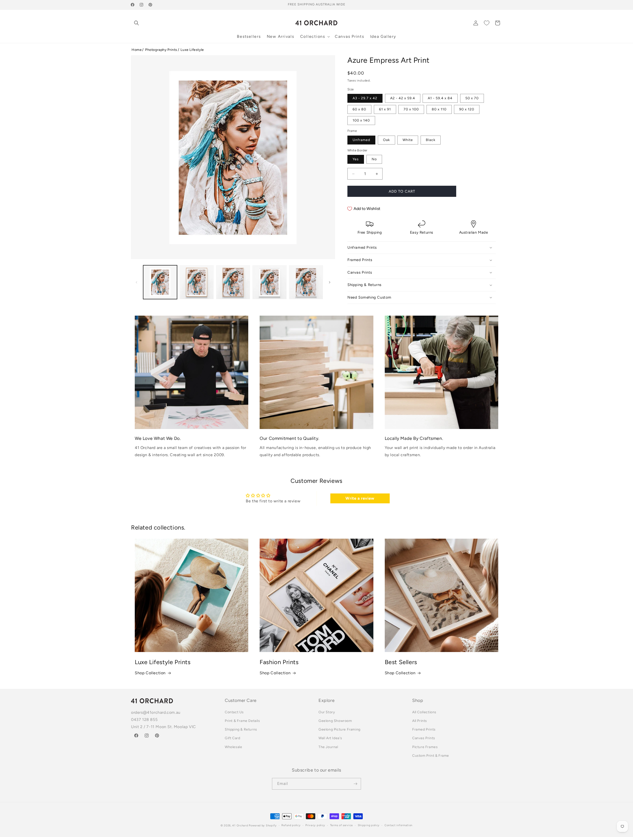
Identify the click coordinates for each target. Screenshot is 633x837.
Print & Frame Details (242, 721)
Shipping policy (369, 825)
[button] (136, 23)
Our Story (326, 712)
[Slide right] (329, 282)
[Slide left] (136, 282)
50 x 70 (472, 98)
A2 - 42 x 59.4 (402, 98)
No (374, 159)
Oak (386, 140)
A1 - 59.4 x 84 (440, 98)
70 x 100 (411, 109)
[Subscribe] (355, 784)
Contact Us (234, 712)
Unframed (361, 140)
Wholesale (233, 747)
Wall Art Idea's (330, 738)
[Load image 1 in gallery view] (160, 282)
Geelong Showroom (335, 721)
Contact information (398, 825)
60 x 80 (359, 109)
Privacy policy (315, 825)
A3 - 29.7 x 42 (365, 98)
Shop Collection (150, 673)
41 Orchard (240, 825)
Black (430, 140)
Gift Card (232, 738)
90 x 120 (466, 109)
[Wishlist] (486, 23)
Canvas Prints (423, 738)
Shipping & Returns (241, 729)
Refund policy (290, 825)
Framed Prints (424, 729)
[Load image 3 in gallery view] (233, 282)
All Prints (419, 721)
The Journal (328, 747)
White (408, 140)
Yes (356, 159)
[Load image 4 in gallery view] (269, 282)
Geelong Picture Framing (339, 729)
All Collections (424, 712)
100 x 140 (361, 120)
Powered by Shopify (263, 825)
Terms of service (341, 825)
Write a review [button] (359, 498)
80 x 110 (439, 109)
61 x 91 (385, 109)
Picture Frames (425, 747)
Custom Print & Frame (430, 756)
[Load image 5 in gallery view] (306, 282)
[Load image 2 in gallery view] (196, 282)
